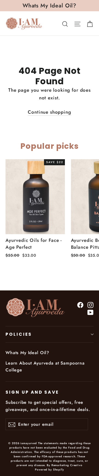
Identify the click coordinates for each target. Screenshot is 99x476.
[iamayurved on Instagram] (90, 304)
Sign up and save (32, 392)
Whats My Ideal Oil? (27, 352)
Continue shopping (49, 112)
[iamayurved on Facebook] (80, 304)
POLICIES (19, 334)
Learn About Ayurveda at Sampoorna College (45, 366)
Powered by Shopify (49, 469)
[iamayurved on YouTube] (90, 312)
